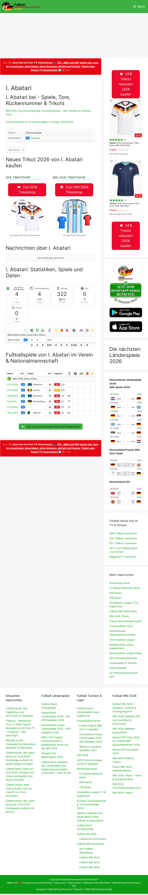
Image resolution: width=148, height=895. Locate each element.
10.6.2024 (12, 395)
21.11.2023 (12, 407)
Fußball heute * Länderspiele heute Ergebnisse (88, 712)
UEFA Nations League (122, 639)
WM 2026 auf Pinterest (60, 889)
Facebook (41, 889)
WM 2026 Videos (122, 792)
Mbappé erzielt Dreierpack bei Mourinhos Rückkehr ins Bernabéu (20, 744)
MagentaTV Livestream (122, 556)
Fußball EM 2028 (86, 834)
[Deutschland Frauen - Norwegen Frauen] (126, 463)
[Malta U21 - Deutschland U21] (126, 500)
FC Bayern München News (124, 588)
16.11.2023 (12, 412)
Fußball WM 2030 (89, 857)
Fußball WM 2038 (89, 867)
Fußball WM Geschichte (90, 843)
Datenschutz (74, 882)
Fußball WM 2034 (89, 862)
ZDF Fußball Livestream (123, 538)
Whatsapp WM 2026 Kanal (96, 882)
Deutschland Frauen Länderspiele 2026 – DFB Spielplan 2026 (56, 729)
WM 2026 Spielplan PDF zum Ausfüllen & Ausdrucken (126, 720)
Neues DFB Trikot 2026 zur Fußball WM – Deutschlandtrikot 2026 (126, 741)
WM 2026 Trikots (119, 616)
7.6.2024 (11, 401)
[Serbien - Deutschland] (126, 431)
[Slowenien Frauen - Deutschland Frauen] (126, 472)
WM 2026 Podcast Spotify (99, 889)
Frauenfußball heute (121, 626)
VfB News (115, 597)
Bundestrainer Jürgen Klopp (125, 653)
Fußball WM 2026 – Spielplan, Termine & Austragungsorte (124, 708)
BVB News (115, 592)
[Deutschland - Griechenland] (126, 406)
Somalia (35, 138)
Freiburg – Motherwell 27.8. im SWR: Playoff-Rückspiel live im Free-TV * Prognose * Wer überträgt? (20, 728)
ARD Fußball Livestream (123, 533)
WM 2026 (82, 755)
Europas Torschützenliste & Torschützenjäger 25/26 (91, 804)
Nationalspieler (118, 668)
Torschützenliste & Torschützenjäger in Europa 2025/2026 (39, 122)
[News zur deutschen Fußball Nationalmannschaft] (21, 6)
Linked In (78, 889)
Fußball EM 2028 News (92, 838)
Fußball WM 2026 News (123, 611)
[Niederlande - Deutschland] (126, 397)
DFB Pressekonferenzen (123, 658)
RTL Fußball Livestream (123, 543)
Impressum (60, 882)
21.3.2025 (12, 390)
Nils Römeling (45, 882)
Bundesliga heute (119, 583)
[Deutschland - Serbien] (126, 414)
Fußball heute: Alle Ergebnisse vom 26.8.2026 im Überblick (19, 712)
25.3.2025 (12, 384)
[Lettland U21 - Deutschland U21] (126, 492)
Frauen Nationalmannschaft (125, 621)
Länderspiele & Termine (123, 663)
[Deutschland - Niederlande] (126, 440)
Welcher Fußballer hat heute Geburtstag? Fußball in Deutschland (90, 817)
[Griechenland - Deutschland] (126, 423)
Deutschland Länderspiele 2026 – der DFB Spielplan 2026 (55, 716)
